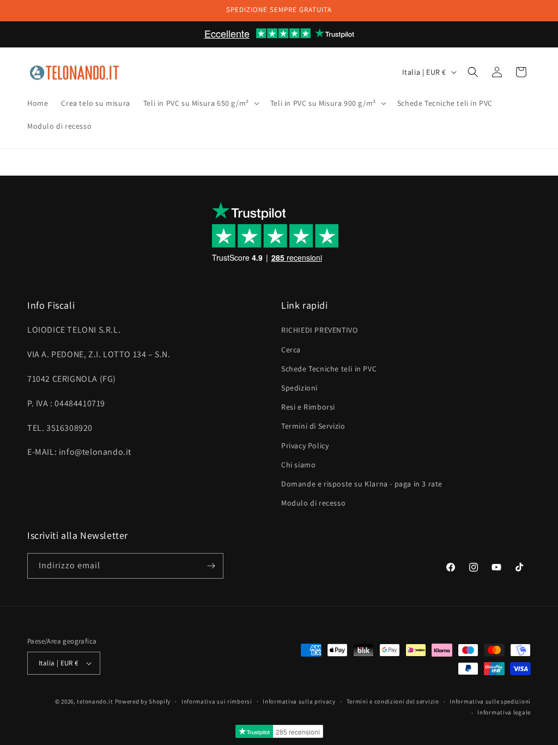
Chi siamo (298, 465)
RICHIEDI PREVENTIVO (319, 330)
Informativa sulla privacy (299, 701)
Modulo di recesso (313, 503)
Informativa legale (504, 712)
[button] (200, 103)
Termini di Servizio (313, 426)
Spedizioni (299, 388)
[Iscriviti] (211, 566)
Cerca (291, 350)
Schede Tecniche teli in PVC (329, 369)
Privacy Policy (305, 445)
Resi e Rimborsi (308, 407)
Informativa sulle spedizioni (490, 701)
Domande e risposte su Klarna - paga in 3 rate (361, 484)
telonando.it (95, 701)
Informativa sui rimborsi (216, 701)
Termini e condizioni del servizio (393, 701)
